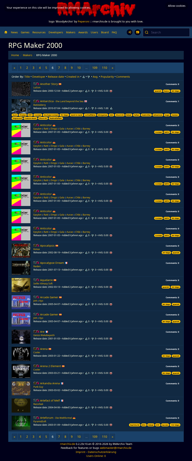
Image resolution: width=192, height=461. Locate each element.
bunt (15, 115)
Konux (36, 249)
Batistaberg (39, 104)
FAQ (114, 32)
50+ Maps (175, 132)
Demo (166, 91)
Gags (167, 115)
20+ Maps (166, 252)
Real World (134, 425)
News (14, 32)
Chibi (77, 128)
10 (79, 68)
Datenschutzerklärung (102, 452)
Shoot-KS (120, 115)
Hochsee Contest (51, 115)
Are (42, 331)
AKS (111, 115)
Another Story (49, 84)
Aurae (70, 128)
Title (27, 76)
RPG (144, 425)
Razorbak (38, 404)
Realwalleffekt (56, 118)
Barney (86, 128)
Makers (70, 32)
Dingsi (54, 128)
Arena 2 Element (51, 366)
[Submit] (147, 32)
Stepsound (17, 118)
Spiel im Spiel (76, 115)
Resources (39, 32)
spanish (158, 91)
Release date (56, 76)
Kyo (41, 300)
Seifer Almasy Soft (42, 283)
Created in (73, 76)
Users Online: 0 (96, 456)
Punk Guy (38, 386)
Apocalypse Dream (52, 263)
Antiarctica (61, 101)
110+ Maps (175, 425)
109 (94, 68)
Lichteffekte (90, 115)
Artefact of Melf (50, 400)
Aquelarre (46, 280)
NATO (166, 132)
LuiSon (36, 87)
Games (25, 32)
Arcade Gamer (49, 297)
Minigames (102, 115)
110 (104, 68)
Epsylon (37, 128)
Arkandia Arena (50, 383)
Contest (37, 115)
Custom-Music (31, 118)
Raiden (36, 266)
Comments (123, 76)
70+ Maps (64, 115)
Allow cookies (176, 5)
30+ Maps (166, 356)
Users (94, 32)
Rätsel (128, 115)
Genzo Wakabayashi (44, 335)
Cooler (36, 352)
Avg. (95, 76)
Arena (44, 349)
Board (105, 32)
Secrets (165, 425)
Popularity (107, 76)
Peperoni (83, 21)
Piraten (23, 115)
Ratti (46, 128)
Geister (175, 115)
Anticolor (46, 125)
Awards (83, 32)
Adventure (157, 115)
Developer (38, 76)
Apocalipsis (47, 245)
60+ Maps (175, 91)
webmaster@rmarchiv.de (115, 448)
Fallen (136, 115)
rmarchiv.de (67, 444)
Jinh (35, 300)
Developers (56, 32)
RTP (30, 115)
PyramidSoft (39, 421)
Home (15, 55)
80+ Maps (166, 373)
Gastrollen (146, 115)
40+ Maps (166, 304)
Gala (61, 128)
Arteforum (56, 417)
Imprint (80, 452)
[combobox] (166, 32)
